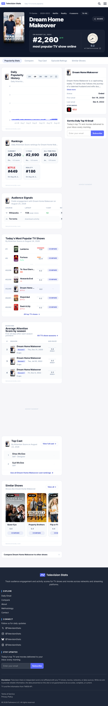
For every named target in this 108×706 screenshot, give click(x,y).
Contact (5, 612)
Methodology (7, 608)
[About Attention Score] (100, 48)
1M (35, 77)
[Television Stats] (11, 3)
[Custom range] (56, 76)
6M (46, 77)
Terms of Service (8, 694)
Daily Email (6, 596)
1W (29, 77)
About (4, 604)
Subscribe (97, 133)
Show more (71, 90)
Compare (5, 600)
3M (40, 77)
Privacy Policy (7, 697)
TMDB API (28, 686)
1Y (51, 77)
